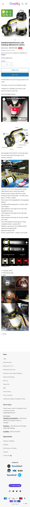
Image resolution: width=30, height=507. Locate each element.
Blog (4, 388)
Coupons (5, 452)
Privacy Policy (7, 391)
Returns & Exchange (8, 377)
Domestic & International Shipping (12, 373)
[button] (3, 4)
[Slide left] (11, 40)
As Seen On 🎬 (7, 455)
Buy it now (15, 74)
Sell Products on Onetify (9, 448)
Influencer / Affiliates (8, 441)
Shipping (3, 50)
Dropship (5, 444)
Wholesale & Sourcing (9, 369)
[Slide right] (18, 40)
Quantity (3, 61)
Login (4, 358)
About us (5, 380)
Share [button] (4, 334)
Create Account (7, 362)
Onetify (16, 504)
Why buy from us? (8, 366)
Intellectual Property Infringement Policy (14, 398)
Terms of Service (7, 395)
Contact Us (6, 384)
